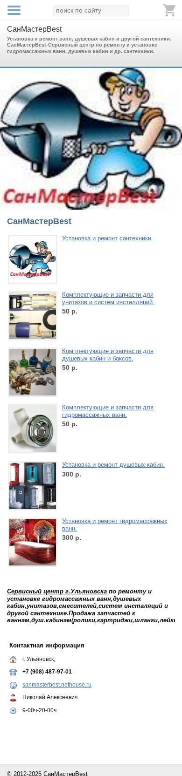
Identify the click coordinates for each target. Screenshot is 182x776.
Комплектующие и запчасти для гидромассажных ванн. (108, 411)
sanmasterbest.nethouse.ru (56, 684)
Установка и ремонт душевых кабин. (113, 464)
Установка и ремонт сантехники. (107, 238)
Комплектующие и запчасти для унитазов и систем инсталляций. (108, 298)
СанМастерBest (34, 29)
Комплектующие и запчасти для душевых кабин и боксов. (108, 354)
